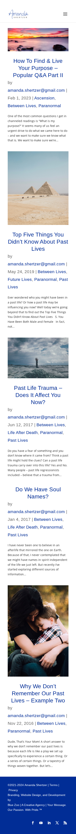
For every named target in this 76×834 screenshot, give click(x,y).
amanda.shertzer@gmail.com (36, 90)
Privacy (13, 790)
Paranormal (50, 105)
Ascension (44, 98)
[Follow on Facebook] (33, 823)
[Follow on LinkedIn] (49, 823)
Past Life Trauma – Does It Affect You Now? (38, 395)
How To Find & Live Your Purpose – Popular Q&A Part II (38, 68)
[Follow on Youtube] (41, 823)
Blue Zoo (13, 805)
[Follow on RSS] (65, 823)
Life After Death (23, 432)
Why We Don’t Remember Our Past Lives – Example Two (38, 693)
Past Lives (18, 440)
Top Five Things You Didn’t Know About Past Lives (38, 241)
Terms (53, 785)
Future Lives (20, 279)
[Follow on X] (57, 823)
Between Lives (22, 105)
